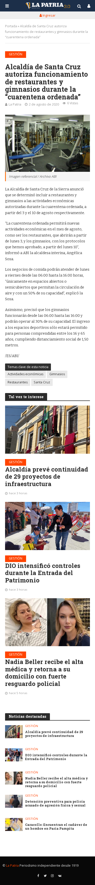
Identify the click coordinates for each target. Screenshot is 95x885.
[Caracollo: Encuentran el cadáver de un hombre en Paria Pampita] (14, 824)
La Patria (15, 104)
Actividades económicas (25, 374)
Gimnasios (57, 374)
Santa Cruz (42, 382)
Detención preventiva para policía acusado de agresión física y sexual (55, 803)
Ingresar (48, 15)
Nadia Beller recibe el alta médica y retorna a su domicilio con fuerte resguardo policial (44, 672)
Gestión (15, 54)
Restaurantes (18, 382)
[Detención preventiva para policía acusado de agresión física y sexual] (14, 801)
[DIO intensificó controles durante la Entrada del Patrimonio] (47, 526)
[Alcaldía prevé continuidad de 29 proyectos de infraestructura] (47, 429)
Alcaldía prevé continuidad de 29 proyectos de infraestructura (46, 477)
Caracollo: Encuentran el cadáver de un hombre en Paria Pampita (56, 826)
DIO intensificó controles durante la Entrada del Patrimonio (42, 573)
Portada (11, 26)
